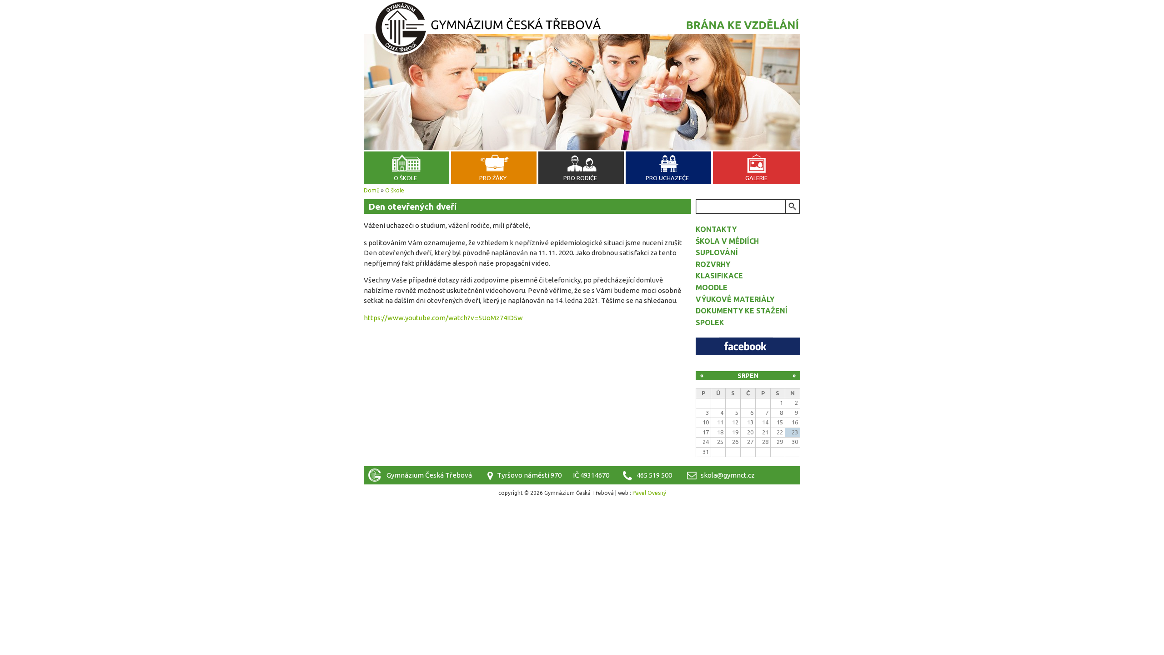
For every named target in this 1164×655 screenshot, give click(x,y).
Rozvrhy (713, 264)
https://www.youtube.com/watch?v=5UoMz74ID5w (443, 318)
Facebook (748, 346)
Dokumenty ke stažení (742, 311)
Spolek (710, 322)
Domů (372, 190)
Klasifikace (719, 276)
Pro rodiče (580, 178)
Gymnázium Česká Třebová (582, 29)
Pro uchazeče (667, 178)
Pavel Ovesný (649, 493)
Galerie (756, 178)
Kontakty (716, 229)
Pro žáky (493, 178)
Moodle (712, 287)
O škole (405, 178)
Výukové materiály (735, 299)
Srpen (748, 375)
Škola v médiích (727, 241)
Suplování (717, 252)
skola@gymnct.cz (728, 475)
